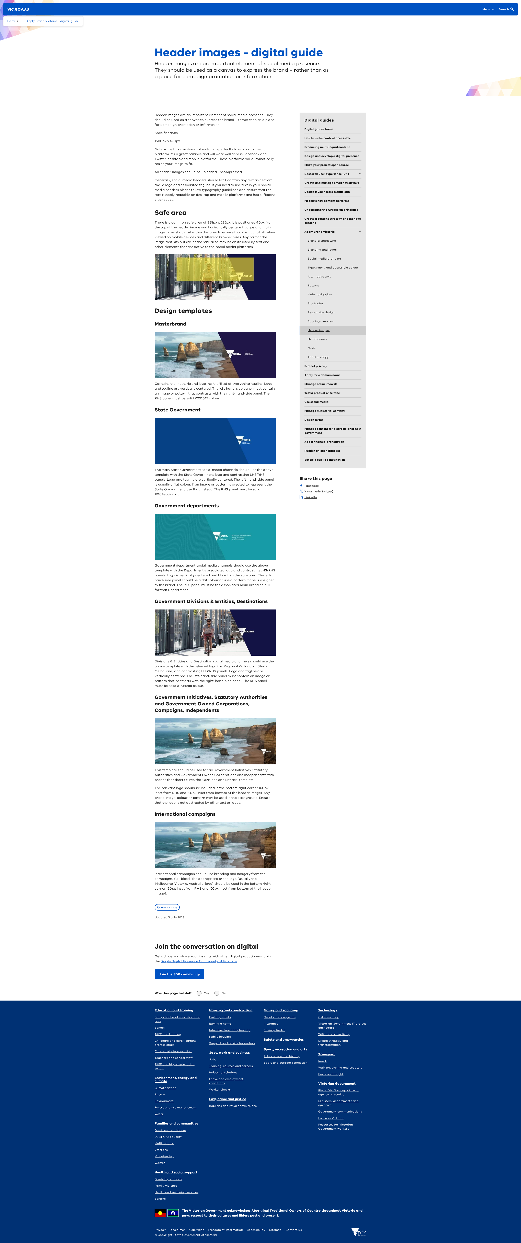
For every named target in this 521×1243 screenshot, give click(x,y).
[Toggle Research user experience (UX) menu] (361, 174)
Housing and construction (230, 1010)
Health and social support (176, 1172)
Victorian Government (337, 1083)
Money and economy (281, 1010)
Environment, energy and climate (176, 1079)
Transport (326, 1054)
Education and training (174, 1010)
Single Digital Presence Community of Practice (199, 961)
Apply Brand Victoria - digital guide (53, 21)
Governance (167, 907)
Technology (327, 1010)
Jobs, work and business (229, 1052)
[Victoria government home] (358, 1232)
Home (11, 21)
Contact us (294, 1230)
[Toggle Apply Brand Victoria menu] (361, 231)
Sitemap (275, 1230)
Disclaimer (177, 1230)
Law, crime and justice (227, 1099)
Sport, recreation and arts (285, 1049)
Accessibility (256, 1230)
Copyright (196, 1230)
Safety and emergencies (284, 1039)
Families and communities (176, 1123)
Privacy (160, 1230)
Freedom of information (225, 1230)
